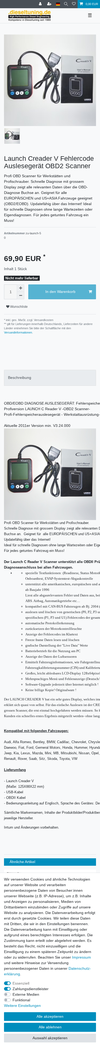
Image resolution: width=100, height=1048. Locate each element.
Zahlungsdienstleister (31, 989)
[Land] (58, 4)
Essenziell (21, 983)
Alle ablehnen (50, 1027)
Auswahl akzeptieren (50, 1038)
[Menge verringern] (20, 295)
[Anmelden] (41, 4)
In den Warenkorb (60, 291)
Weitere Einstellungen (22, 1005)
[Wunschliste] (74, 4)
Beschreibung (19, 377)
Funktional (21, 1000)
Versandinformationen (18, 332)
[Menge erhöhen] (20, 288)
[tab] (50, 378)
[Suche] (66, 4)
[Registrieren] (49, 4)
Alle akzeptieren (50, 1016)
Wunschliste (18, 307)
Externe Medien (26, 994)
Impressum (81, 957)
